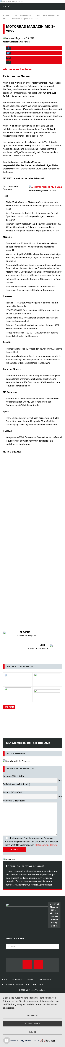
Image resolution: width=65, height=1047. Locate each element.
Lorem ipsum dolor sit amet (25, 866)
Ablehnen (33, 1015)
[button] (8, 48)
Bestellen (26, 69)
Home (4, 980)
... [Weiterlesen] (45, 885)
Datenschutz (45, 980)
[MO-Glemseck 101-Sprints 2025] (32, 721)
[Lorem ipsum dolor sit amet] (32, 859)
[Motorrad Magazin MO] (12, 1)
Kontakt (30, 980)
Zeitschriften (23, 15)
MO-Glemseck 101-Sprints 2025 (28, 743)
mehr (32, 1031)
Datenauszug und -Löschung (15, 984)
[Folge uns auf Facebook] (27, 964)
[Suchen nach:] (32, 947)
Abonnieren (11, 69)
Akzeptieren (32, 1023)
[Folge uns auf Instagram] (38, 964)
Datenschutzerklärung (46, 845)
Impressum (38, 984)
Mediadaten (17, 980)
